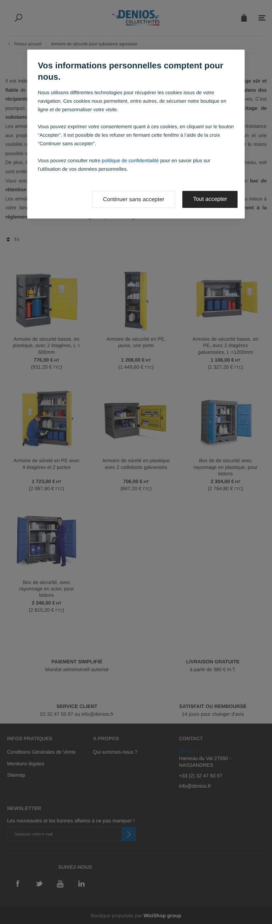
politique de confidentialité (130, 160)
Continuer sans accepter (133, 200)
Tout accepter (210, 199)
